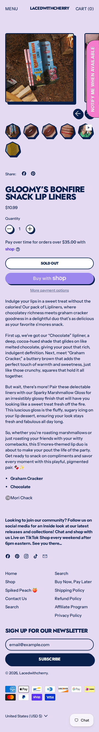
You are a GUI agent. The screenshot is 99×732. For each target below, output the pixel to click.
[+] (30, 229)
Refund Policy (68, 598)
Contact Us (16, 598)
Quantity (12, 218)
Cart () (84, 10)
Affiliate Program (71, 606)
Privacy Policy (68, 615)
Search (12, 606)
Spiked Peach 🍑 (21, 590)
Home (11, 573)
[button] (39, 69)
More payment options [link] (49, 290)
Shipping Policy (69, 590)
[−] (9, 229)
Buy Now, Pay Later (73, 581)
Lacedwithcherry (49, 8)
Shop (10, 581)
